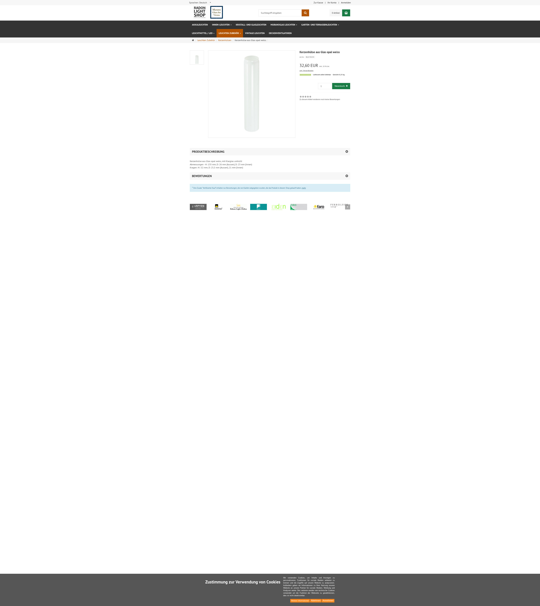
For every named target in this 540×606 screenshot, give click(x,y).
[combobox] (200, 2)
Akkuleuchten (200, 24)
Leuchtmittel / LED (202, 33)
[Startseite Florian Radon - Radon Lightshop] (208, 12)
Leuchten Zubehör (229, 33)
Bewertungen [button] (202, 176)
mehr (304, 188)
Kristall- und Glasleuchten (251, 24)
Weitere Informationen (300, 601)
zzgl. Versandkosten (306, 70)
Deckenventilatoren (280, 33)
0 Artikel (336, 12)
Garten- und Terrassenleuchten (319, 24)
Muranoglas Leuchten (283, 24)
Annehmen (328, 600)
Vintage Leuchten (255, 33)
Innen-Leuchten (221, 24)
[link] (320, 98)
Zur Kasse (318, 2)
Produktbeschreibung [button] (208, 152)
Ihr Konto (332, 2)
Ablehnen (316, 600)
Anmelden (346, 2)
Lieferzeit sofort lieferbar (322, 75)
